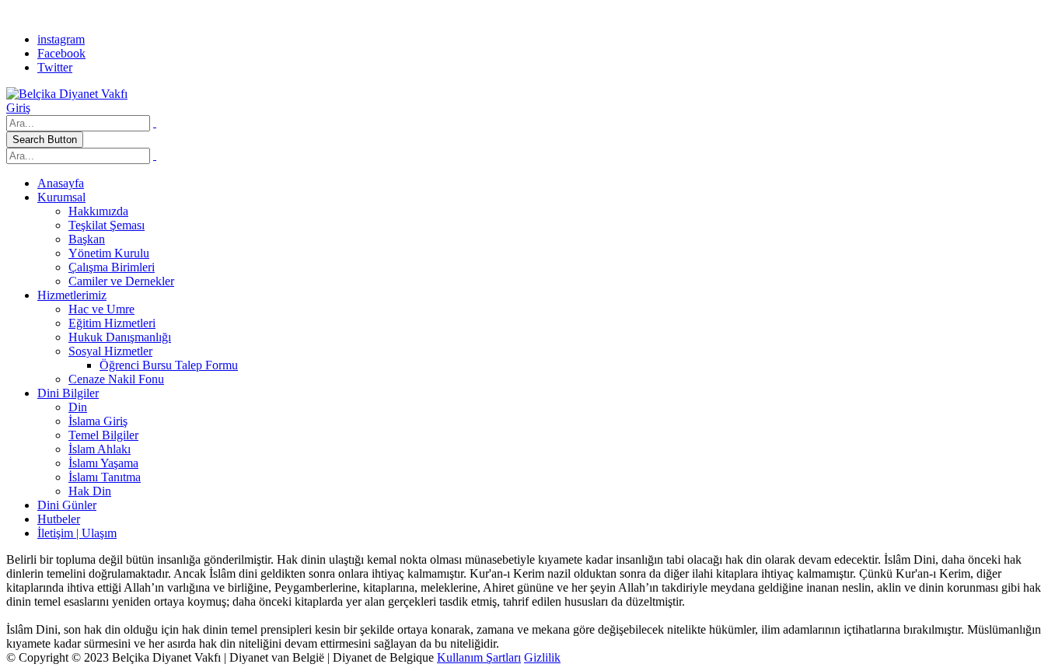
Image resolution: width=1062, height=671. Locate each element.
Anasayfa (60, 183)
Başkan (86, 239)
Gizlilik (542, 657)
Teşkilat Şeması (106, 225)
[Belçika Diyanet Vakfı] (67, 93)
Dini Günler (66, 505)
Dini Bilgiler (68, 393)
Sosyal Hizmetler (110, 351)
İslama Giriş (98, 421)
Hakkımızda (98, 211)
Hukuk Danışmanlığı (119, 337)
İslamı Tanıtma (104, 477)
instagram (61, 39)
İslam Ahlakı (99, 449)
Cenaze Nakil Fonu (116, 379)
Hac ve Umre (101, 309)
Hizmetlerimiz (72, 295)
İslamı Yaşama (103, 463)
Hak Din (89, 491)
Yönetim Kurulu (108, 253)
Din (77, 407)
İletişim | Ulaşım (77, 533)
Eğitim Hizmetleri (111, 323)
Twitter (54, 67)
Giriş (18, 107)
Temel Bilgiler (103, 435)
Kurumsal (61, 197)
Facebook (61, 53)
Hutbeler (58, 519)
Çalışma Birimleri (111, 267)
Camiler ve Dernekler (121, 281)
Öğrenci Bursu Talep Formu (169, 365)
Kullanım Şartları (479, 657)
